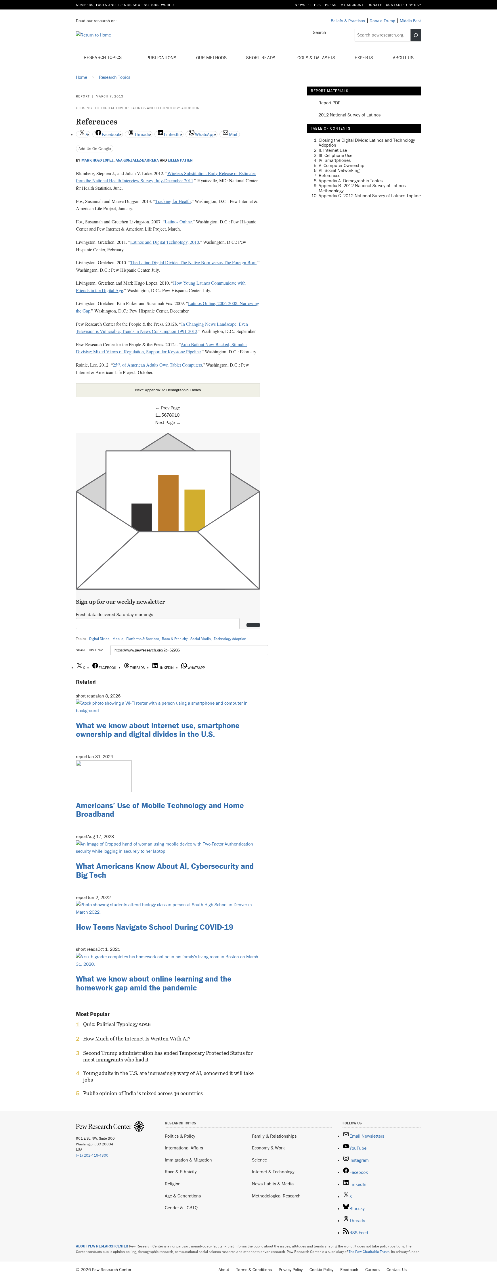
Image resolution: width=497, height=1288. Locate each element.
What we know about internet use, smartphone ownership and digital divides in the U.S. (158, 729)
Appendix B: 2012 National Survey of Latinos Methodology (362, 188)
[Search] (416, 35)
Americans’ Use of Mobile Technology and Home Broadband (160, 809)
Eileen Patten (180, 160)
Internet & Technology (273, 1171)
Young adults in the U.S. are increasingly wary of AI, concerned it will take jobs (168, 1076)
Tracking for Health (173, 201)
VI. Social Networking (339, 170)
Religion (173, 1184)
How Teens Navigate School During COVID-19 (154, 927)
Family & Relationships (274, 1136)
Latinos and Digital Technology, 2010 (164, 242)
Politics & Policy (180, 1136)
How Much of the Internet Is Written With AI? (136, 1038)
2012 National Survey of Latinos (349, 115)
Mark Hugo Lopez (97, 160)
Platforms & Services (142, 638)
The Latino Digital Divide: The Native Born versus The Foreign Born (193, 262)
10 (176, 415)
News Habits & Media (273, 1184)
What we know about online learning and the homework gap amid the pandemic (154, 983)
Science (259, 1160)
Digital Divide (99, 638)
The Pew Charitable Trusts (369, 1251)
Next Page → (168, 422)
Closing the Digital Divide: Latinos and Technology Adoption (138, 108)
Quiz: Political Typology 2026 (117, 1024)
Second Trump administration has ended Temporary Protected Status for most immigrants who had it (168, 1056)
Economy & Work (268, 1148)
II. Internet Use (333, 150)
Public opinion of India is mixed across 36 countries (143, 1093)
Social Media (200, 638)
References (329, 175)
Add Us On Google (95, 148)
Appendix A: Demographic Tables (351, 180)
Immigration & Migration (188, 1160)
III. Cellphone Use (335, 155)
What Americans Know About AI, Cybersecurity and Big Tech (165, 870)
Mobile (117, 638)
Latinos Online (178, 221)
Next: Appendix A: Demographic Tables (168, 389)
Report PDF (329, 103)
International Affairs (184, 1148)
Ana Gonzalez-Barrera (137, 160)
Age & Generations (183, 1196)
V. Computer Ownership (341, 165)
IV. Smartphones (335, 160)
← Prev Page (167, 408)
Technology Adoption (230, 638)
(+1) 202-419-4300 (92, 1155)
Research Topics (103, 57)
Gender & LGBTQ (181, 1207)
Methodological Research (276, 1196)
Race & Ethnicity (175, 638)
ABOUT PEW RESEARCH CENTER (102, 1246)
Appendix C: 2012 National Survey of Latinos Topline (370, 195)
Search (319, 32)
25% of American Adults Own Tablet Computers (157, 365)
